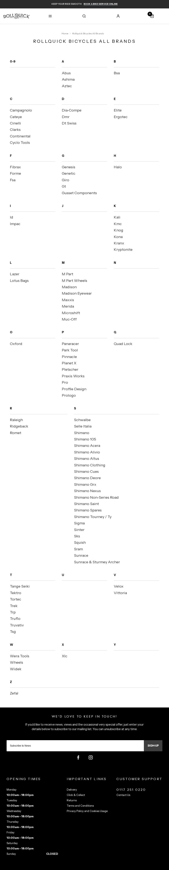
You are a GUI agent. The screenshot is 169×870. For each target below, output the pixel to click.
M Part (67, 274)
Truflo (15, 618)
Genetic (68, 173)
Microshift (71, 313)
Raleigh (16, 420)
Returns (72, 800)
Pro (65, 382)
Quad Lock (123, 343)
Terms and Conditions (80, 805)
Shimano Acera (87, 445)
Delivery (72, 789)
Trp (13, 612)
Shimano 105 (85, 439)
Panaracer (70, 343)
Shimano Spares (88, 510)
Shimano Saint (86, 504)
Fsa (12, 180)
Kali (117, 217)
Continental (20, 136)
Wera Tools (19, 656)
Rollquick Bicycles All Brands (88, 33)
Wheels (16, 662)
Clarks (15, 129)
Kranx (119, 243)
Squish (80, 542)
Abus (66, 73)
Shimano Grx (85, 484)
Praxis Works (73, 376)
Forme (15, 173)
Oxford (16, 343)
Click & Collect (76, 795)
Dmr (65, 117)
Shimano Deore (87, 478)
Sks (77, 536)
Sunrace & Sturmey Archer (97, 562)
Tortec (15, 599)
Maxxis (68, 300)
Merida (68, 306)
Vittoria (120, 593)
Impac (15, 224)
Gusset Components (79, 193)
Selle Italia (83, 426)
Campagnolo (21, 110)
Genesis (68, 167)
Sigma (79, 523)
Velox (118, 586)
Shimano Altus (86, 458)
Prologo (69, 395)
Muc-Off (69, 319)
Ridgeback (19, 426)
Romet (15, 433)
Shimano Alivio (87, 452)
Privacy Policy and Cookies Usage (87, 811)
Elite (118, 110)
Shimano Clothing (89, 465)
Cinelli (15, 123)
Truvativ (17, 625)
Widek (15, 669)
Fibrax (15, 167)
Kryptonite (123, 249)
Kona (118, 237)
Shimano (81, 433)
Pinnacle (69, 356)
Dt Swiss (69, 123)
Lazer (14, 274)
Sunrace (81, 555)
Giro (65, 180)
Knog (118, 230)
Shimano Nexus (87, 491)
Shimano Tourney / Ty (92, 517)
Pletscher (70, 369)
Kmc (118, 224)
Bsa (117, 73)
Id (11, 217)
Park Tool (70, 350)
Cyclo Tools (20, 142)
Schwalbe (82, 420)
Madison (69, 287)
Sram (78, 549)
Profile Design (74, 389)
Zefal (14, 693)
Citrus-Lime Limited (97, 866)
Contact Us (123, 795)
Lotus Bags (19, 280)
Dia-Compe (71, 110)
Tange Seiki (20, 586)
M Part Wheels (74, 280)
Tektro (15, 593)
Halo (118, 167)
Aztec (67, 86)
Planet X (69, 363)
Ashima (68, 79)
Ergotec (121, 117)
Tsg (13, 631)
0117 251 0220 (131, 790)
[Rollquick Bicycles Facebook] (78, 757)
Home (65, 33)
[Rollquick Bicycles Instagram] (90, 757)
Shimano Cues (86, 471)
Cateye (16, 117)
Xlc (64, 656)
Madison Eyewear (77, 293)
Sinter (79, 529)
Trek (14, 606)
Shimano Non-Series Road (96, 497)
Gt (64, 186)
